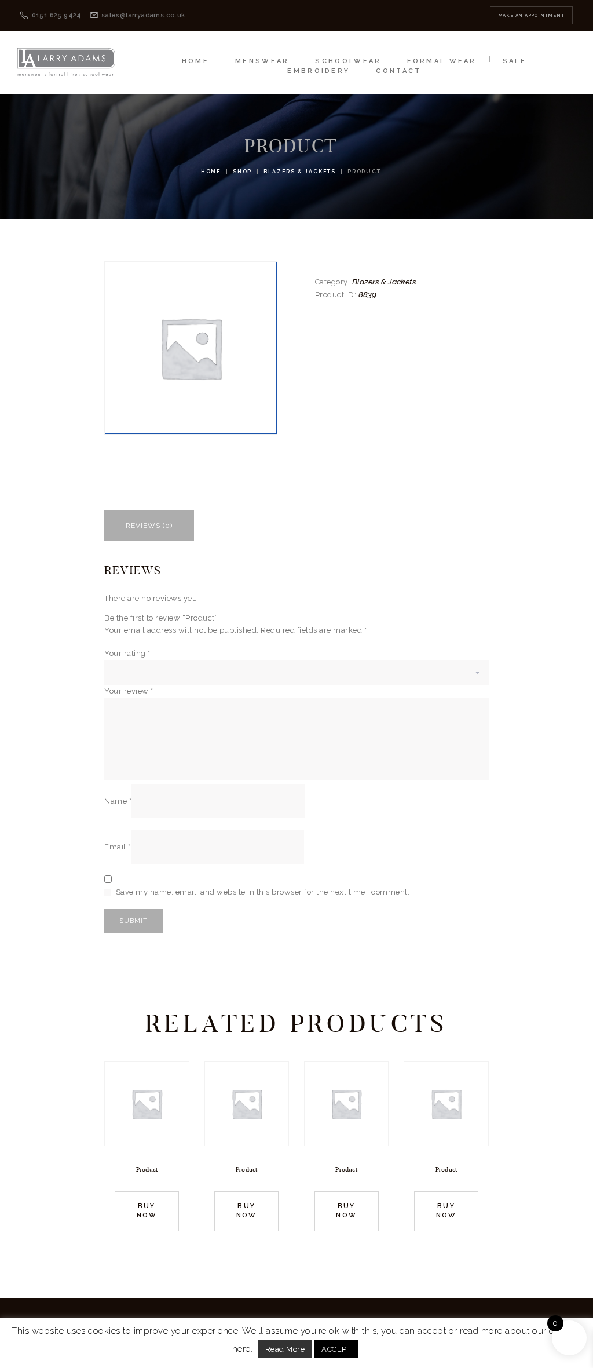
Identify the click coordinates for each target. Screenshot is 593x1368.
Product (147, 1169)
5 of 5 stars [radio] (175, 667)
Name (117, 801)
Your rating (127, 653)
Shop (242, 171)
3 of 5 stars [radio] (143, 667)
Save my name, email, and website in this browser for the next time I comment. (263, 892)
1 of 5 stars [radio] (111, 667)
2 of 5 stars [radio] (127, 667)
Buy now (147, 1211)
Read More (285, 1349)
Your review (128, 691)
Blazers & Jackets (299, 171)
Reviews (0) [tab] (149, 525)
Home (211, 171)
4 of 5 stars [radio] (159, 667)
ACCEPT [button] (336, 1349)
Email (117, 846)
